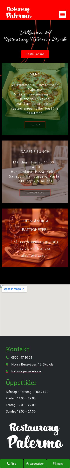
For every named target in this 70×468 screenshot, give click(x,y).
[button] (62, 14)
